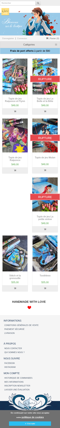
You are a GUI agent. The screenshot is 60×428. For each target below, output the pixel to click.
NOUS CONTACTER (13, 348)
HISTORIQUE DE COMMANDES (18, 378)
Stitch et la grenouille (15, 276)
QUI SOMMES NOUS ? (14, 352)
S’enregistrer (8, 38)
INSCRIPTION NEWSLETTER (17, 386)
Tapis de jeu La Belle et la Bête (45, 100)
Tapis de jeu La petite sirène (45, 217)
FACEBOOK (9, 363)
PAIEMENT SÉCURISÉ (14, 329)
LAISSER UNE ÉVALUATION (16, 390)
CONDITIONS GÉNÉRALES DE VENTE (21, 325)
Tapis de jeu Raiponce (15, 158)
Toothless (45, 275)
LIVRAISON (9, 333)
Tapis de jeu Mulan (45, 157)
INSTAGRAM (10, 367)
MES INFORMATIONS (14, 382)
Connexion (22, 38)
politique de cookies (33, 417)
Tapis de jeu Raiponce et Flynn (15, 100)
